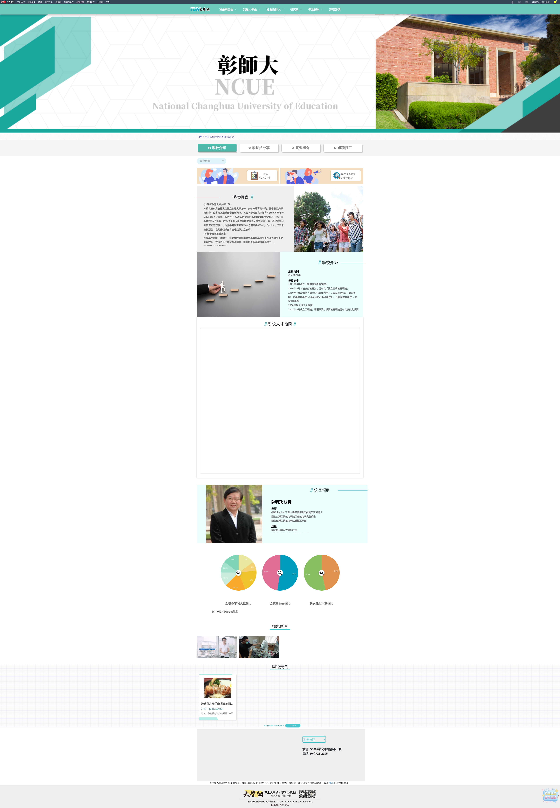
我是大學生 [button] (250, 9)
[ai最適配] (550, 795)
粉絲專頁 (275, 795)
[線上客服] (555, 2)
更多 (108, 2)
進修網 (58, 2)
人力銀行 (7, 2)
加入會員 (545, 2)
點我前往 (293, 725)
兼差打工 (48, 2)
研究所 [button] (295, 9)
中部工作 (21, 2)
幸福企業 (80, 2)
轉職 (40, 2)
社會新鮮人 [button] (274, 9)
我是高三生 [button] (226, 9)
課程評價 (335, 9)
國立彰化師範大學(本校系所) (220, 137)
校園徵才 (90, 2)
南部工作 (31, 2)
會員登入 (536, 2)
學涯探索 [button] (314, 9)
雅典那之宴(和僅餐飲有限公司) (217, 703)
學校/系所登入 (280, 804)
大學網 (100, 2)
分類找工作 (69, 2)
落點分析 (286, 795)
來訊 (331, 783)
